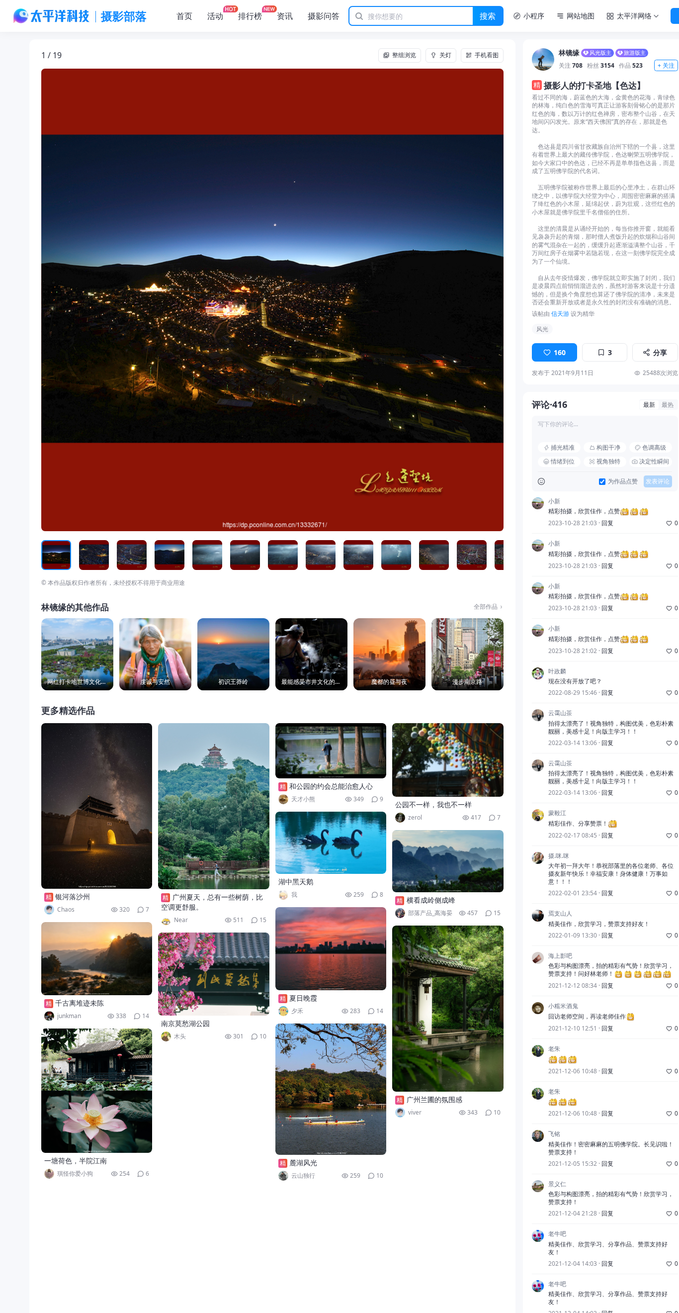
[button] (87, 300)
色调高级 (654, 447)
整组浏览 (404, 55)
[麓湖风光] (331, 1089)
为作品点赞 (623, 481)
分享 (660, 352)
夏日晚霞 (303, 998)
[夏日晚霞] (331, 948)
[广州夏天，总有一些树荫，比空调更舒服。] (213, 806)
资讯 (285, 15)
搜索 (488, 15)
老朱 (554, 1049)
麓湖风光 (303, 1162)
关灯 (445, 55)
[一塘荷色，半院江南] (97, 1091)
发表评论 (658, 481)
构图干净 (608, 447)
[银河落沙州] (97, 806)
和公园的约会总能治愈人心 (331, 786)
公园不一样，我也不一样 (433, 804)
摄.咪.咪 (558, 856)
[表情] (541, 481)
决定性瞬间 (654, 461)
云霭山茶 (560, 713)
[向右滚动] (495, 555)
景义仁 (557, 1184)
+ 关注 (666, 65)
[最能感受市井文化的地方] (311, 654)
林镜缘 (569, 53)
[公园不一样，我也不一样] (448, 760)
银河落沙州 (72, 896)
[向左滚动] (50, 555)
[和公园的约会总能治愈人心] (331, 750)
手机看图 (487, 55)
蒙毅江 (557, 813)
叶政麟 (557, 671)
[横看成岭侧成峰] (448, 861)
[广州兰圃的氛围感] (448, 1009)
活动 (215, 15)
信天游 (560, 313)
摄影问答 (324, 15)
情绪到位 (563, 461)
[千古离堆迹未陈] (97, 958)
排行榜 (250, 15)
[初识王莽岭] (233, 654)
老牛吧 (557, 1234)
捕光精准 (563, 447)
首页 (184, 15)
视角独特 (608, 461)
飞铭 (554, 1134)
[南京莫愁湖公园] (213, 974)
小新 (554, 501)
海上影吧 (560, 956)
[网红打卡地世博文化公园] (77, 654)
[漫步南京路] (467, 654)
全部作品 (486, 607)
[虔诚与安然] (155, 654)
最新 (649, 404)
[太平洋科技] (51, 15)
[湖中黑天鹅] (331, 843)
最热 (668, 404)
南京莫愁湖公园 (185, 1023)
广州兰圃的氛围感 (434, 1099)
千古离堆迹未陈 (79, 1003)
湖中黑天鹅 (295, 881)
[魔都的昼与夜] (389, 654)
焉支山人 (560, 914)
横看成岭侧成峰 (431, 900)
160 (560, 352)
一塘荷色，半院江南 (75, 1160)
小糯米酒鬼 (563, 1006)
